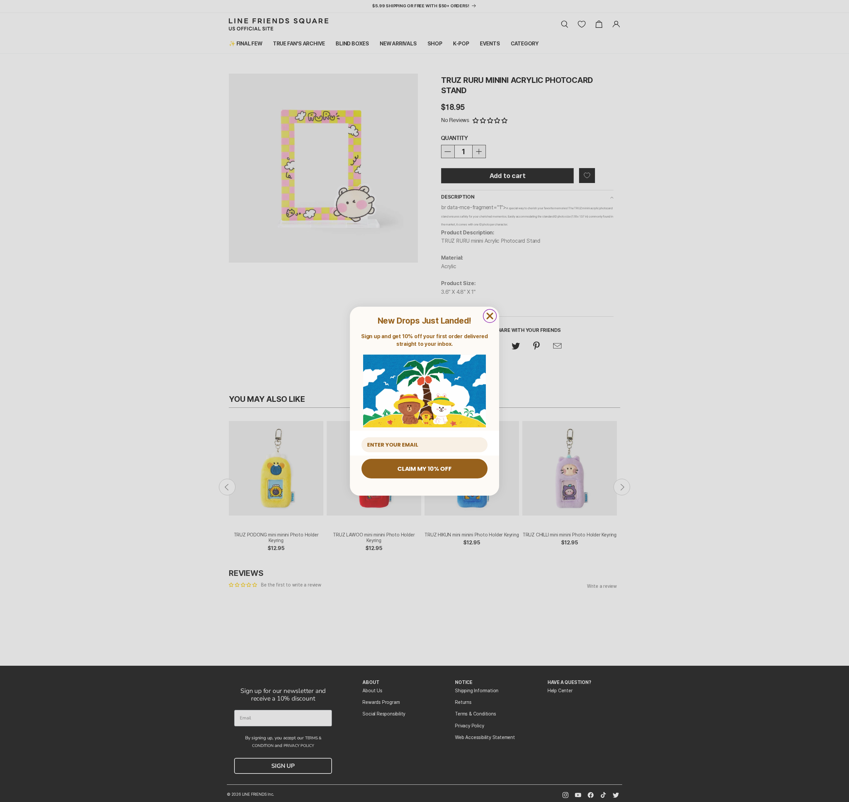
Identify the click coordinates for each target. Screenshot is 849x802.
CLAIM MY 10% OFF (424, 468)
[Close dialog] (489, 316)
